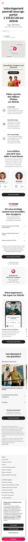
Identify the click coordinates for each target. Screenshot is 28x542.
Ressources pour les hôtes (8, 492)
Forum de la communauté (8, 495)
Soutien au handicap (6, 469)
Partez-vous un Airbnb (7, 482)
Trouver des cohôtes (13, 194)
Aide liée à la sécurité (6, 462)
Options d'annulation (6, 472)
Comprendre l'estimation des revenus (13, 26)
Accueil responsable (6, 497)
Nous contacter (13, 72)
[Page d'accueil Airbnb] (3, 3)
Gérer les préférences (13, 532)
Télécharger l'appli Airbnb (13, 341)
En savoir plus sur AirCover (13, 256)
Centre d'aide (5, 459)
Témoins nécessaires (13, 529)
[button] (13, 396)
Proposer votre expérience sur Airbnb (10, 485)
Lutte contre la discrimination (8, 467)
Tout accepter (13, 525)
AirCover (4, 464)
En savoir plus (5, 444)
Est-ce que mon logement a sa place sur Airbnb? (12, 388)
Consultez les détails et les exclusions (13, 251)
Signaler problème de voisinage (9, 475)
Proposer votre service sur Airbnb (9, 487)
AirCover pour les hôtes (7, 490)
